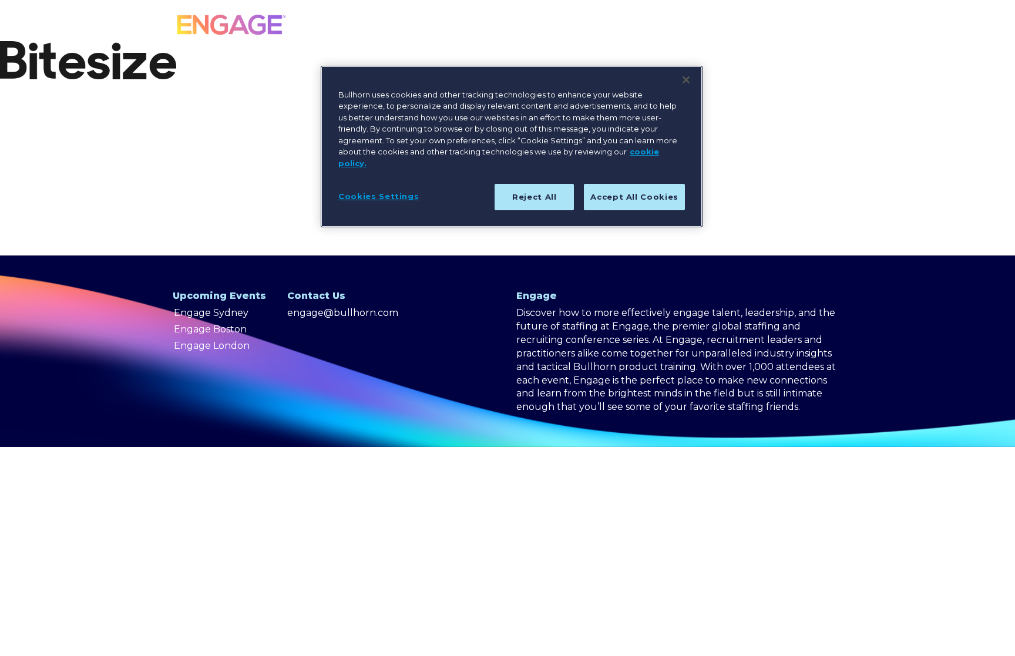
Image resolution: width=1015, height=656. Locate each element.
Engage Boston (210, 329)
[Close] (686, 80)
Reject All (534, 196)
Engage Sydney (211, 312)
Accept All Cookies (634, 196)
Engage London (212, 345)
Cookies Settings (378, 196)
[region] (512, 146)
